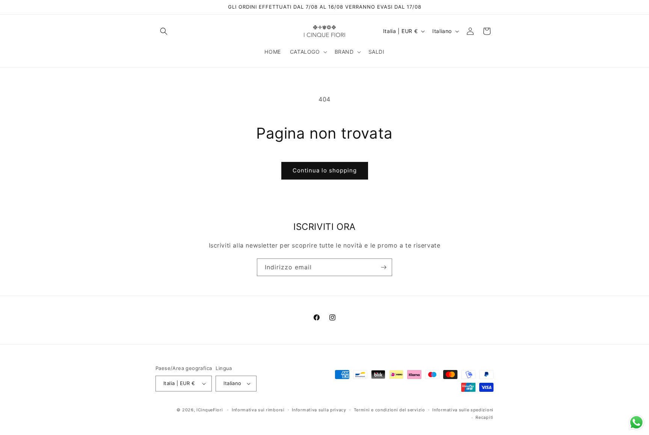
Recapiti (484, 417)
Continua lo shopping (325, 170)
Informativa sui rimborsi (258, 409)
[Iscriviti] (383, 267)
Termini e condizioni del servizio (389, 409)
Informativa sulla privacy (319, 409)
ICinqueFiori (209, 409)
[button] (163, 31)
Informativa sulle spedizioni (463, 409)
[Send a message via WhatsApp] (636, 422)
